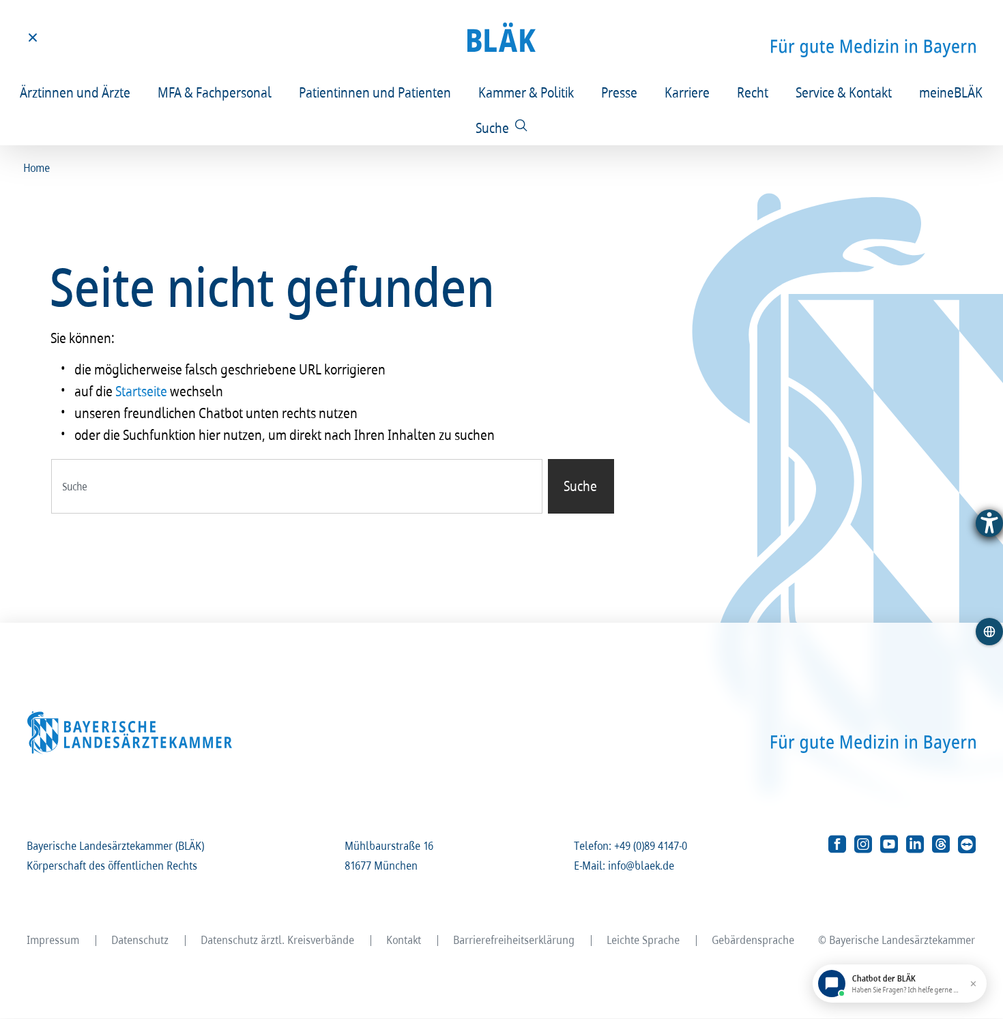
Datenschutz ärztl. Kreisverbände (278, 939)
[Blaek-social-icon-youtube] (889, 844)
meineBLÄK (951, 92)
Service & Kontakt (844, 92)
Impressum (53, 939)
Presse (620, 92)
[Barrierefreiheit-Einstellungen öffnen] (989, 523)
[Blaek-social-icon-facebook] (837, 844)
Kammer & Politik (527, 92)
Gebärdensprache (753, 939)
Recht (753, 92)
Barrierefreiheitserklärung (514, 939)
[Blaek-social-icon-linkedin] (915, 844)
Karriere (687, 92)
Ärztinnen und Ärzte (75, 92)
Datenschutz (140, 939)
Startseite (142, 390)
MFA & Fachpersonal (215, 92)
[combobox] (296, 486)
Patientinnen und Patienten (376, 92)
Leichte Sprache (643, 939)
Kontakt (404, 939)
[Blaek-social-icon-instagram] (863, 844)
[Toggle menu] (32, 37)
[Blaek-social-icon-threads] (941, 844)
